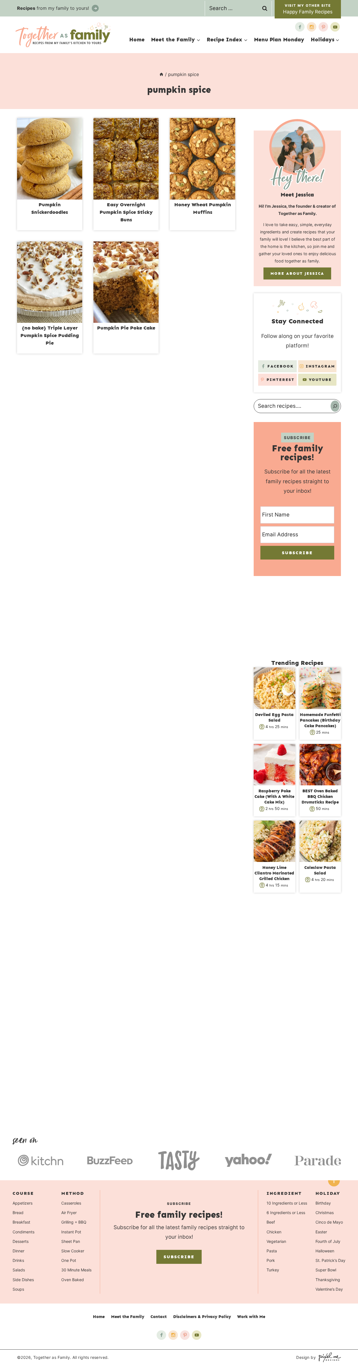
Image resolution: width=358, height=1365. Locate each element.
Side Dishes (23, 1279)
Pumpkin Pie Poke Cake (126, 328)
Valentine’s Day (329, 1288)
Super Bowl (325, 1269)
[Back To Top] (334, 1180)
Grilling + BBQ (73, 1222)
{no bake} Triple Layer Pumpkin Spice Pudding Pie (49, 335)
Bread (18, 1212)
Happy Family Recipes (308, 12)
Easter (321, 1231)
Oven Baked (72, 1279)
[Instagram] (311, 27)
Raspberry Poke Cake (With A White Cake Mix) (274, 796)
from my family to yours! (53, 8)
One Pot (68, 1260)
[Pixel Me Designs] (328, 1357)
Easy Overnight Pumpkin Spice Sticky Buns (126, 212)
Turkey (273, 1269)
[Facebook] (300, 27)
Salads (19, 1269)
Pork (271, 1260)
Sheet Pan (70, 1241)
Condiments (23, 1231)
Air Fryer (69, 1212)
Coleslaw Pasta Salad (320, 870)
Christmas (324, 1212)
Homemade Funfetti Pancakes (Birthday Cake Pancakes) (320, 720)
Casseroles (71, 1203)
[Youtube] (335, 27)
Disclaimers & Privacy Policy (202, 1316)
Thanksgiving (327, 1279)
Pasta (272, 1250)
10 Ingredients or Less (287, 1203)
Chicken (274, 1231)
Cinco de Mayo (329, 1222)
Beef (271, 1222)
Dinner (18, 1250)
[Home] (161, 74)
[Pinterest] (323, 27)
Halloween (324, 1250)
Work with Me (251, 1316)
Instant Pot (71, 1231)
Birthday (323, 1203)
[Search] (335, 406)
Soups (18, 1288)
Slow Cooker (72, 1250)
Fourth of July (327, 1241)
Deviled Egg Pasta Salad (274, 717)
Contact (158, 1316)
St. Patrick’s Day (330, 1260)
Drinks (18, 1260)
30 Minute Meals (76, 1269)
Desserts (21, 1241)
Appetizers (22, 1203)
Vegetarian (276, 1241)
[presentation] (49, 159)
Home (137, 39)
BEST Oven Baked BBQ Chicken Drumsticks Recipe (320, 796)
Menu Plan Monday (279, 39)
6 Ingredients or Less (286, 1212)
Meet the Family (127, 1316)
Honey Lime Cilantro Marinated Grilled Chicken (274, 873)
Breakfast (21, 1222)
